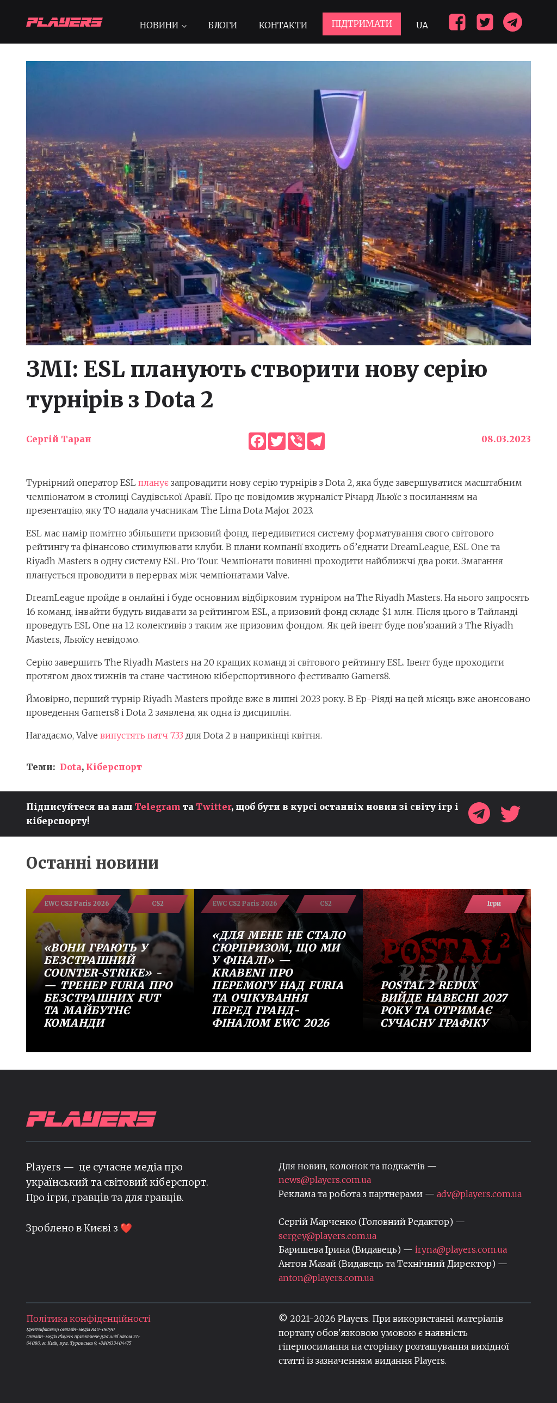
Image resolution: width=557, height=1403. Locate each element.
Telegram (157, 806)
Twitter (213, 806)
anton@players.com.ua (326, 1277)
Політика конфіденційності (88, 1318)
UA (422, 25)
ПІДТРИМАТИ (361, 23)
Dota (71, 766)
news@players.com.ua (324, 1179)
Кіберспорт (114, 766)
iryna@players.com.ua (461, 1249)
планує (153, 482)
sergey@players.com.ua (327, 1235)
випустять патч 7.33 (141, 735)
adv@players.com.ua (479, 1193)
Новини (159, 25)
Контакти (283, 25)
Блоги (222, 25)
